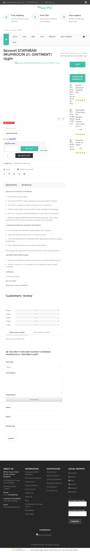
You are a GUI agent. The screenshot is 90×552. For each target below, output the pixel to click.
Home (62, 53)
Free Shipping (52, 491)
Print (8, 169)
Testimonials (30, 482)
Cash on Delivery (31, 485)
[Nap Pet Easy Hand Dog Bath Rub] (72, 94)
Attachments (11, 395)
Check (30, 149)
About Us (28, 497)
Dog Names (29, 510)
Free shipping (17, 15)
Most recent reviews (17, 332)
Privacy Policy (30, 489)
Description (11, 185)
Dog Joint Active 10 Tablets (79, 142)
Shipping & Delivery (54, 483)
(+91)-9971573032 (10, 501)
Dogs (66, 53)
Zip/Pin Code (10, 143)
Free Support (52, 487)
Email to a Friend (26, 169)
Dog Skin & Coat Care (75, 53)
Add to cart (25, 155)
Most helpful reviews (42, 332)
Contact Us (29, 493)
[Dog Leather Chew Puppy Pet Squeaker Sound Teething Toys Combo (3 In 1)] (72, 117)
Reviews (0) (27, 185)
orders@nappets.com (11, 507)
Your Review (10, 373)
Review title (10, 426)
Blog (26, 500)
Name (8, 407)
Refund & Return (53, 476)
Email (8, 417)
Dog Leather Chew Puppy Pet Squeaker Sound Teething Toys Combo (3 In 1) (80, 118)
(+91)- (5, 495)
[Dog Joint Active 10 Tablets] (72, 144)
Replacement (52, 472)
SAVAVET (12, 139)
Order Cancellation (54, 479)
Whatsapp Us (49, 2)
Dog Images (29, 514)
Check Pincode (11, 133)
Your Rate (9, 362)
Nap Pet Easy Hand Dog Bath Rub (79, 88)
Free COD (44, 15)
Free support (75, 15)
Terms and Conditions (33, 478)
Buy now (43, 150)
